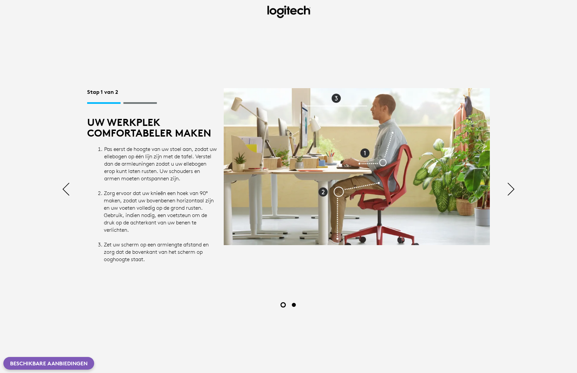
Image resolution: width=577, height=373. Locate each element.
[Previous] (66, 190)
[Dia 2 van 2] (293, 305)
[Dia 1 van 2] (283, 305)
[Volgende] (511, 190)
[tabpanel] (288, 177)
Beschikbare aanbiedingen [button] (48, 363)
